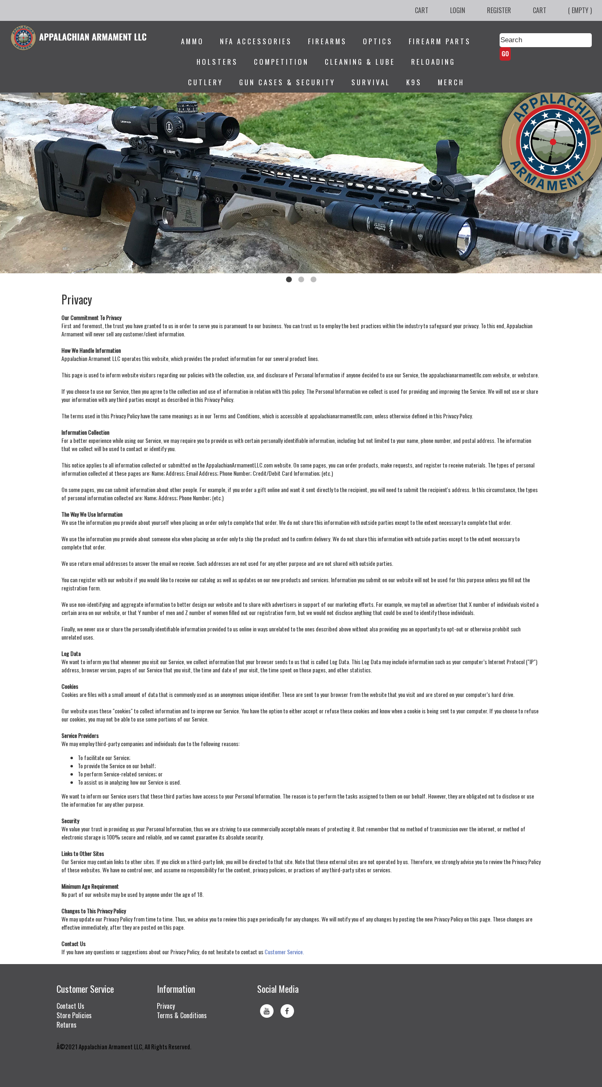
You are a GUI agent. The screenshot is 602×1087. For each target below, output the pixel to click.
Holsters (217, 62)
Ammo (192, 41)
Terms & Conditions (182, 1015)
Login (457, 10)
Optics (378, 41)
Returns (67, 1025)
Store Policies (74, 1015)
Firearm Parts (440, 41)
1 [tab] (289, 279)
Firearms (327, 41)
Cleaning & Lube (360, 62)
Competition (281, 62)
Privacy (166, 1006)
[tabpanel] (301, 183)
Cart (421, 10)
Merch (451, 82)
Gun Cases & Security (287, 82)
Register (499, 10)
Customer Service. (284, 951)
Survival (370, 82)
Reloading (433, 62)
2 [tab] (301, 279)
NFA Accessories (256, 41)
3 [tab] (313, 279)
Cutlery (205, 82)
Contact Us (70, 1006)
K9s (414, 82)
